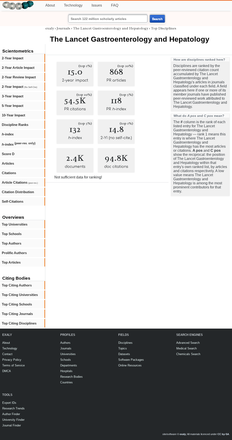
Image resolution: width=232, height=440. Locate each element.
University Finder (13, 419)
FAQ (114, 5)
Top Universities (14, 224)
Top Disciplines (163, 28)
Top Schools (12, 234)
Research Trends (13, 408)
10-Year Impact (13, 115)
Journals (63, 28)
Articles (8, 163)
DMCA (6, 371)
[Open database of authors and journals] (18, 2)
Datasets (124, 354)
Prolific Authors (14, 253)
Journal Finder (11, 425)
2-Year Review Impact (19, 77)
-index (8, 134)
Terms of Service (13, 365)
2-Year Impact (12, 58)
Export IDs (9, 402)
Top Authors (11, 243)
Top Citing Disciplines (19, 323)
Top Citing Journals (17, 314)
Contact (7, 354)
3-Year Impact (12, 96)
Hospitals (66, 371)
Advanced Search (188, 342)
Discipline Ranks (15, 125)
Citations (9, 173)
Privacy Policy (11, 359)
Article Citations (20, 182)
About (50, 5)
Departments (68, 365)
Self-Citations (12, 201)
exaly (49, 28)
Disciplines (125, 342)
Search (157, 19)
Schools (65, 359)
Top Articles (11, 262)
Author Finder (11, 414)
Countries (66, 382)
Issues (97, 5)
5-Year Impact (12, 106)
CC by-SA (223, 434)
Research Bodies (71, 376)
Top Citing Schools (17, 304)
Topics (122, 348)
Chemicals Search (188, 354)
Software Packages (131, 359)
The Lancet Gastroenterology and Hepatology (110, 28)
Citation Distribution (18, 192)
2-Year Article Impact (18, 68)
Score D (8, 154)
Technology (73, 5)
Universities (68, 354)
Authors (65, 342)
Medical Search (186, 348)
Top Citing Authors (17, 285)
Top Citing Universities (20, 295)
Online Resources (130, 365)
